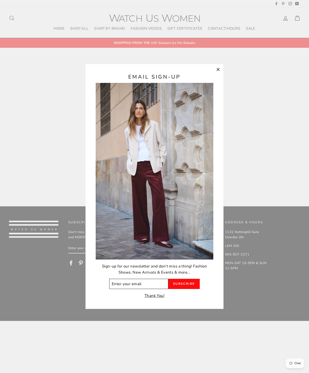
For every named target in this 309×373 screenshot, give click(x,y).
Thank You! (154, 295)
